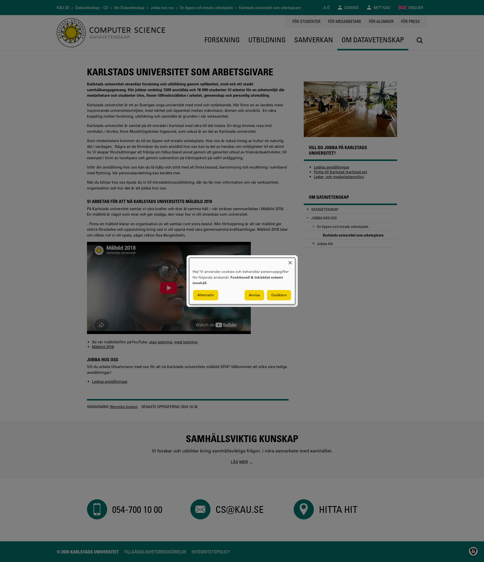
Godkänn (279, 295)
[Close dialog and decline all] (290, 261)
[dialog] (242, 281)
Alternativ (205, 295)
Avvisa (254, 295)
